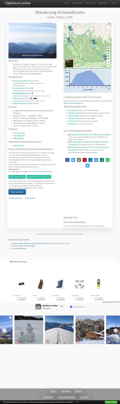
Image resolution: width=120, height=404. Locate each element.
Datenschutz (48, 397)
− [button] (108, 62)
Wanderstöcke (74, 118)
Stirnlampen (73, 110)
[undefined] (108, 27)
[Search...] (108, 48)
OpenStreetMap (83, 68)
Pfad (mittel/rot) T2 (19, 83)
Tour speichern (17, 192)
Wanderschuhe (74, 121)
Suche (67, 3)
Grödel (71, 123)
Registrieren (103, 3)
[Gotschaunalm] (93, 42)
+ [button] (108, 58)
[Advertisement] (88, 191)
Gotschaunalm (19, 88)
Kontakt (78, 391)
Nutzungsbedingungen (66, 397)
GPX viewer (66, 391)
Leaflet (69, 68)
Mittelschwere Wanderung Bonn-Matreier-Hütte (31, 243)
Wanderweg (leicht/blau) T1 (21, 96)
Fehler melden (30, 198)
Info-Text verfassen (15, 198)
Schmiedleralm (19, 93)
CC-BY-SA (108, 68)
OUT (117, 302)
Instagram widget (109, 340)
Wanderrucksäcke (75, 113)
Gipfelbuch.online (17, 3)
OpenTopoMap (99, 68)
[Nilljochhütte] (68, 40)
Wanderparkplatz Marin (22, 81)
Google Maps (36, 74)
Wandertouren (21, 248)
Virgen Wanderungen (27, 246)
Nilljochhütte (18, 98)
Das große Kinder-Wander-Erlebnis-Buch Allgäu (89, 134)
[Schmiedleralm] (70, 28)
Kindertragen (73, 115)
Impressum (84, 397)
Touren (53, 391)
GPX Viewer (90, 3)
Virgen (25, 64)
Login (113, 3)
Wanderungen (78, 3)
